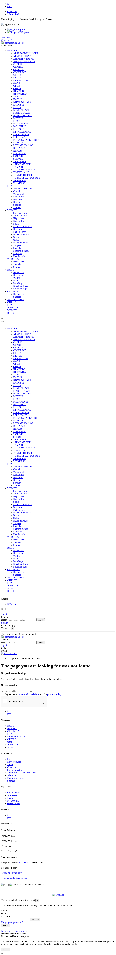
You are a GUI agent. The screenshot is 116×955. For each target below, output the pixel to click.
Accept (5, 949)
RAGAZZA (19, 148)
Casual (16, 191)
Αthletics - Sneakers (22, 188)
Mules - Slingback (22, 234)
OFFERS (11, 739)
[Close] (2, 321)
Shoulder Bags (20, 288)
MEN (10, 305)
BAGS (10, 313)
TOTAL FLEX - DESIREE (26, 177)
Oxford (16, 240)
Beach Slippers (20, 242)
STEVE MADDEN (22, 164)
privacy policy (54, 694)
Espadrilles (18, 196)
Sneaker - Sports (21, 213)
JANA (16, 96)
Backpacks (18, 272)
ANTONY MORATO (24, 61)
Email (4, 910)
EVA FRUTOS (20, 80)
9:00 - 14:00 (13, 14)
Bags (15, 280)
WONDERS (19, 183)
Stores (10, 764)
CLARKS (18, 67)
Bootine (17, 202)
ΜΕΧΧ (17, 121)
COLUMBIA (19, 72)
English (21, 29)
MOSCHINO (19, 126)
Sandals (17, 248)
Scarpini (17, 207)
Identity (10, 798)
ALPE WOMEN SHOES (25, 53)
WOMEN (12, 310)
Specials (11, 759)
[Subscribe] (31, 691)
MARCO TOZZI (21, 113)
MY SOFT (18, 129)
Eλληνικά (24, 32)
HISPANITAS (20, 94)
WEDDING (13, 307)
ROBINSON (19, 153)
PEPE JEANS (20, 137)
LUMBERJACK (21, 110)
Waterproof (18, 194)
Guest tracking (14, 803)
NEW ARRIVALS (16, 736)
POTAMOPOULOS (23, 145)
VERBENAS (19, 180)
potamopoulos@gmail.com (15, 878)
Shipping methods (15, 770)
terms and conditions (28, 694)
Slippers (17, 205)
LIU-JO (17, 107)
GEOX (16, 85)
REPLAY (18, 150)
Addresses (12, 795)
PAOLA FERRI (21, 134)
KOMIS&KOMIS (22, 102)
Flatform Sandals (21, 250)
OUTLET (12, 742)
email (3, 913)
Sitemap (11, 780)
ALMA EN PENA (22, 56)
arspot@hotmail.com (12, 873)
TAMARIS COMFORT (25, 169)
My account (13, 800)
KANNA (17, 99)
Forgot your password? (12, 922)
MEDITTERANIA (22, 115)
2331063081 (25, 862)
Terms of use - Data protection (21, 772)
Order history (13, 792)
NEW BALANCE (22, 131)
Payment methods (15, 778)
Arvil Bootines (20, 215)
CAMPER (18, 64)
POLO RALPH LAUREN (26, 140)
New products (14, 762)
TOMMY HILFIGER (23, 175)
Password (5, 916)
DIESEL (17, 77)
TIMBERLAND (21, 172)
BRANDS (12, 728)
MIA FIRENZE (21, 123)
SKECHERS (19, 161)
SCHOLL (18, 159)
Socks (16, 223)
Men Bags (18, 283)
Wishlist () (6, 37)
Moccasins (18, 199)
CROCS (17, 75)
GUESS (17, 88)
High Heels (18, 218)
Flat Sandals (19, 256)
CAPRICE (18, 69)
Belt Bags (18, 275)
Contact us (12, 11)
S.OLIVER (18, 156)
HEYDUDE (19, 91)
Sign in (4, 614)
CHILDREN (13, 731)
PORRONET (19, 142)
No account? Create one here (15, 931)
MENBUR (18, 118)
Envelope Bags (20, 286)
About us (11, 775)
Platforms (17, 253)
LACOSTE (18, 104)
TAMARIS (18, 167)
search (4, 619)
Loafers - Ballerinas (22, 226)
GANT (16, 83)
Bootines (17, 229)
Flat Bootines (19, 232)
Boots (16, 237)
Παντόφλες (18, 294)
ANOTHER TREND (23, 58)
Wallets (16, 278)
